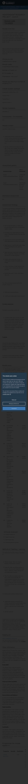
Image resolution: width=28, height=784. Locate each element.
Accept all (14, 408)
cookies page (6, 394)
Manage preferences (14, 403)
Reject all (14, 399)
